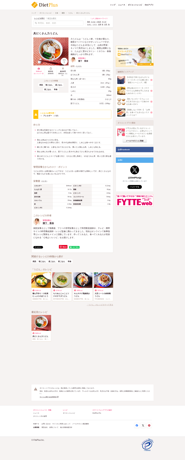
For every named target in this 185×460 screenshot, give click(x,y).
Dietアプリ (149, 5)
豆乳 (105, 24)
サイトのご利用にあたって (61, 424)
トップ (112, 5)
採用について (53, 427)
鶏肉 (88, 22)
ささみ (93, 22)
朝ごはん (49, 85)
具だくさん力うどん (83, 13)
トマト (94, 24)
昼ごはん (58, 85)
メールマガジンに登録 (134, 141)
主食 (56, 13)
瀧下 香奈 (48, 223)
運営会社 (45, 427)
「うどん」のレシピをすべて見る (100, 305)
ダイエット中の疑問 (40, 416)
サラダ (104, 22)
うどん (70, 13)
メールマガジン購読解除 (80, 424)
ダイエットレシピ (135, 5)
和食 (56, 89)
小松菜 (98, 22)
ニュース (121, 5)
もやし (89, 24)
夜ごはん (47, 89)
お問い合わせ (46, 424)
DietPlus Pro (96, 413)
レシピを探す (39, 18)
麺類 (63, 13)
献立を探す (52, 18)
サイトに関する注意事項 (48, 397)
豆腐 (99, 24)
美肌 (41, 85)
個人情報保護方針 (66, 427)
